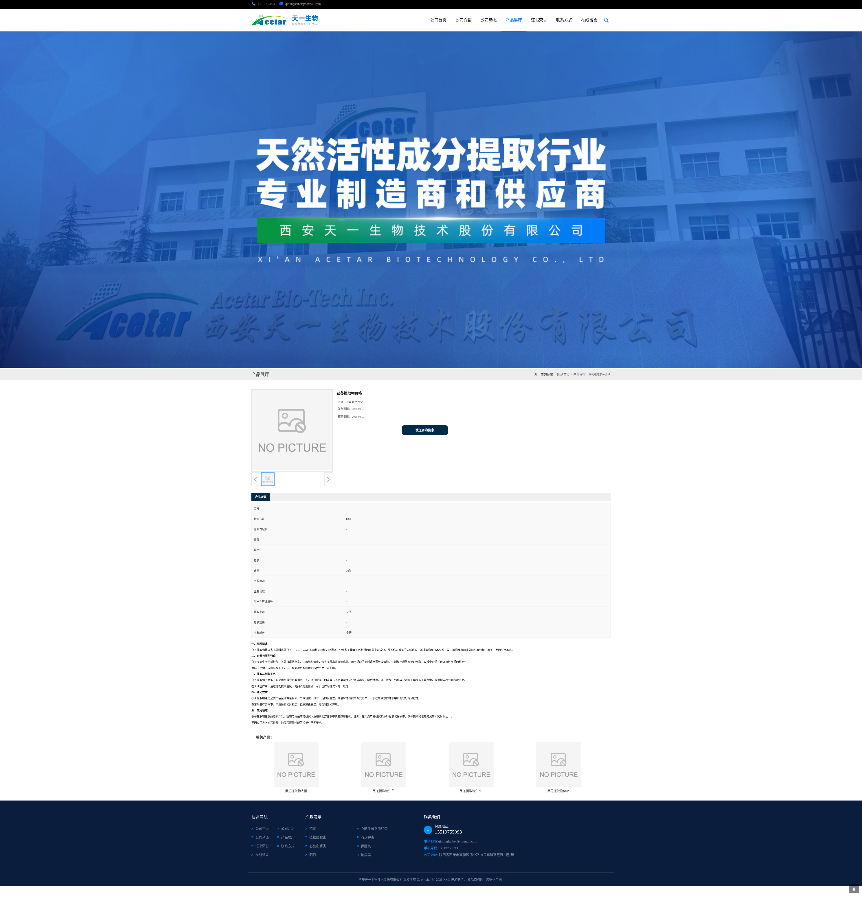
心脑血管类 (317, 846)
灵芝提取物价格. (558, 791)
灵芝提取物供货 (384, 791)
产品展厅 (514, 20)
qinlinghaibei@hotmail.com (303, 4)
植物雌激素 (317, 837)
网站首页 (563, 374)
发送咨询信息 (424, 430)
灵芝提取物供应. (471, 791)
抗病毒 (366, 855)
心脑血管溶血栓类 (374, 828)
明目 (312, 855)
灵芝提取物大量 (296, 791)
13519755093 (266, 4)
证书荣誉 (539, 20)
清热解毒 (367, 837)
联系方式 (564, 20)
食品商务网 (475, 879)
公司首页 (438, 20)
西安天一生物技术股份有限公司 (380, 879)
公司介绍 (463, 20)
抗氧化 (314, 828)
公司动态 (489, 20)
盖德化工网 (494, 879)
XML (446, 879)
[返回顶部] (854, 888)
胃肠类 (366, 846)
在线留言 (589, 20)
